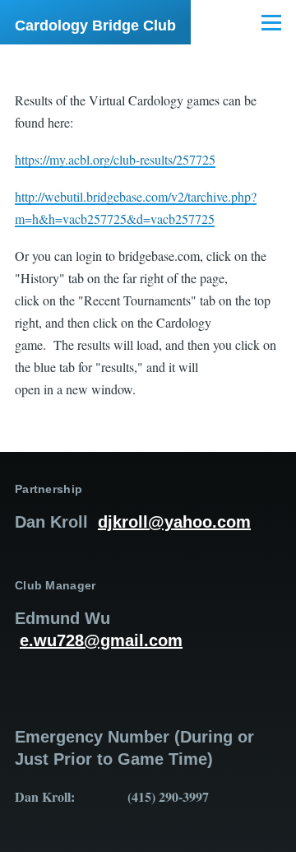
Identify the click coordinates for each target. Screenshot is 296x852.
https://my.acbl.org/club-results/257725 (115, 159)
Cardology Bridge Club (95, 25)
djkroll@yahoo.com (174, 522)
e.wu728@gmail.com (101, 640)
